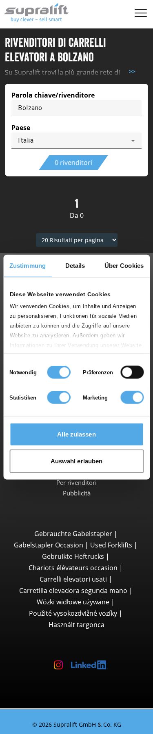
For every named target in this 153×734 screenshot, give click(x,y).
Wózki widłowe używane (73, 601)
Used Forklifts (111, 545)
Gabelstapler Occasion (48, 545)
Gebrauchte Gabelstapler (73, 533)
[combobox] (76, 140)
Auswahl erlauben (77, 460)
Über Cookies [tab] (124, 265)
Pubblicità (77, 493)
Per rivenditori (76, 482)
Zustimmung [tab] (27, 265)
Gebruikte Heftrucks (73, 556)
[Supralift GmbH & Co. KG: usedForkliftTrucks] (34, 11)
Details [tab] (75, 265)
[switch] (132, 372)
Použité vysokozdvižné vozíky (73, 613)
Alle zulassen (76, 434)
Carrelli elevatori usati (73, 579)
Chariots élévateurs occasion (73, 567)
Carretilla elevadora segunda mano (73, 590)
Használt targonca (76, 624)
